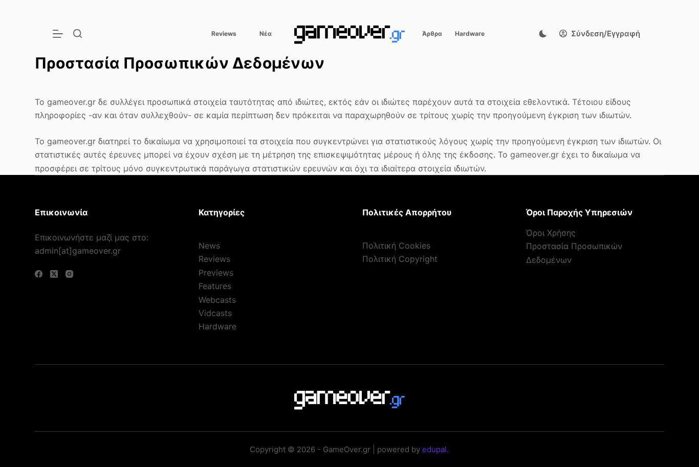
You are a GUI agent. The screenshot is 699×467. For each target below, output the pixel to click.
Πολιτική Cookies (396, 245)
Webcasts (217, 300)
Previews (216, 273)
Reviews (223, 33)
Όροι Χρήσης (551, 233)
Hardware (470, 33)
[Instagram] (69, 274)
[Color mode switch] (543, 34)
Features (215, 286)
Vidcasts (215, 313)
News (209, 245)
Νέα (265, 33)
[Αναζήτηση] (77, 33)
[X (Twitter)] (54, 274)
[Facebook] (38, 274)
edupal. (435, 449)
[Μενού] (58, 34)
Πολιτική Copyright (400, 259)
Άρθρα (432, 33)
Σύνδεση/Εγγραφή (605, 33)
